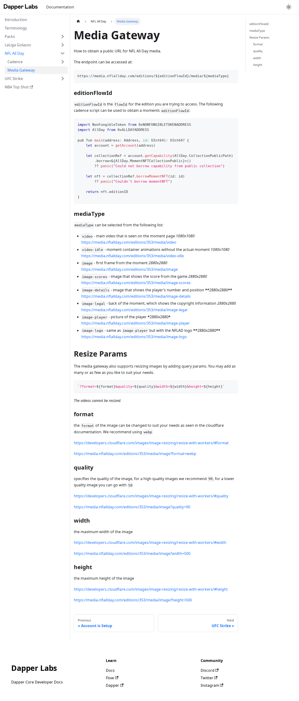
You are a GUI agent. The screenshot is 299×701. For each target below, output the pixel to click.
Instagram (210, 685)
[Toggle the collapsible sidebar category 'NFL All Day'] (62, 53)
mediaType (257, 31)
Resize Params (259, 37)
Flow (110, 677)
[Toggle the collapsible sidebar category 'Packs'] (62, 36)
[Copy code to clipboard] (232, 75)
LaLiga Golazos (18, 44)
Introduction (16, 19)
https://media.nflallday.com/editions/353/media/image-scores (136, 282)
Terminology (16, 28)
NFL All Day (14, 53)
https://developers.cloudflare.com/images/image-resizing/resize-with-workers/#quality (151, 496)
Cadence (15, 61)
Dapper (112, 685)
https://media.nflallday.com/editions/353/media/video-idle (132, 255)
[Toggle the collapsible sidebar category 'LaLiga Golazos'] (62, 45)
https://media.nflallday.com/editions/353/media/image (129, 269)
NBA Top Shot (17, 87)
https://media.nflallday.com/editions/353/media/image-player (135, 323)
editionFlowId (259, 24)
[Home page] (78, 21)
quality (258, 51)
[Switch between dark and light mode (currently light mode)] (288, 7)
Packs (10, 36)
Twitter (207, 677)
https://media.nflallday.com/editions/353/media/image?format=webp (135, 453)
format (258, 44)
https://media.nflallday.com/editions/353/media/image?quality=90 (132, 506)
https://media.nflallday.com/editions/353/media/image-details (136, 296)
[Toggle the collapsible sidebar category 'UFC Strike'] (62, 78)
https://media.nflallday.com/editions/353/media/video (128, 242)
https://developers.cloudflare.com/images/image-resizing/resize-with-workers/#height (151, 589)
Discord (207, 670)
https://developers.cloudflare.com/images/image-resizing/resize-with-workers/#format (151, 442)
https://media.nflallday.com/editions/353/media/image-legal (134, 309)
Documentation (60, 7)
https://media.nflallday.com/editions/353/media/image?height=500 (133, 600)
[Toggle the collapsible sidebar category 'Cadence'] (62, 61)
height (257, 65)
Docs (110, 670)
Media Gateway (21, 70)
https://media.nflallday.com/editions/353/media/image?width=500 (132, 553)
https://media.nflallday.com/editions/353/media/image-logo (134, 336)
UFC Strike (14, 78)
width (257, 58)
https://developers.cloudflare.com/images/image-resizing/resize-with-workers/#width (150, 542)
